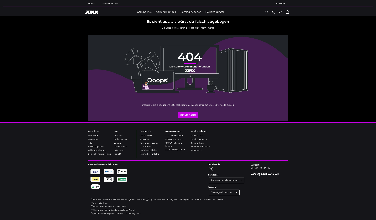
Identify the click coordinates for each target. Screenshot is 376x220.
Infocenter (280, 3)
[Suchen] (266, 12)
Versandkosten (120, 146)
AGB (90, 143)
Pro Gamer (144, 139)
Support (91, 3)
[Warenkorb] (287, 12)
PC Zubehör (196, 150)
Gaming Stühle (197, 143)
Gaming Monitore (199, 139)
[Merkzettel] (280, 12)
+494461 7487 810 (110, 3)
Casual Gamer (146, 136)
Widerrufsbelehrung (97, 150)
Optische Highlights (148, 150)
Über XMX (118, 136)
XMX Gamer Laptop (174, 136)
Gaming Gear (197, 136)
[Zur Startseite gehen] (91, 12)
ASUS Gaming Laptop (175, 150)
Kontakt (117, 154)
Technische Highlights (149, 154)
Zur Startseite (188, 115)
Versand (117, 143)
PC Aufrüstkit (146, 146)
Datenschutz (93, 139)
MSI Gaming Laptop (174, 139)
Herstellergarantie (96, 146)
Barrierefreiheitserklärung (99, 154)
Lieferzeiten (119, 150)
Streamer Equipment (200, 146)
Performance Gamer (149, 143)
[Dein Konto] (273, 12)
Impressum (93, 136)
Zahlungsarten (120, 139)
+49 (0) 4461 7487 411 (265, 174)
